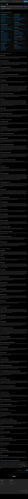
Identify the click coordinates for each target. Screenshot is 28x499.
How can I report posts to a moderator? (5, 39)
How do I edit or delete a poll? (4, 36)
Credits (11, 484)
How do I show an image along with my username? (6, 28)
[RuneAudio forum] (23, 486)
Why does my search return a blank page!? (19, 33)
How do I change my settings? (4, 25)
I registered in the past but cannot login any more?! (6, 20)
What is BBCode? (3, 44)
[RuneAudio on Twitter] (23, 483)
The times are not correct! (4, 26)
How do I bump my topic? (4, 41)
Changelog (2, 484)
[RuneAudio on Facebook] (26, 481)
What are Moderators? (16, 16)
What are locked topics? (3, 49)
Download (25, 1)
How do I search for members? (17, 34)
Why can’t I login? (3, 15)
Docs (19, 1)
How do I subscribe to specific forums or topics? (19, 39)
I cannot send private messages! (17, 23)
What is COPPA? (2, 21)
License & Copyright (12, 483)
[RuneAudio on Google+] (26, 483)
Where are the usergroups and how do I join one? (19, 17)
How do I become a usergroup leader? (18, 18)
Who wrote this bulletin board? (17, 46)
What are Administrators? (17, 15)
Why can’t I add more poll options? (5, 35)
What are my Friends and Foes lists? (18, 28)
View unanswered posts (3, 8)
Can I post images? (3, 46)
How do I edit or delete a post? (4, 33)
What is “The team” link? (17, 20)
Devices (17, 1)
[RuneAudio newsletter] (26, 488)
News (1, 485)
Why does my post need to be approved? (5, 40)
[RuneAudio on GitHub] (23, 481)
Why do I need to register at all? (4, 16)
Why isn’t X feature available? (17, 47)
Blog (10, 485)
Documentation (3, 483)
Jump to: (16, 470)
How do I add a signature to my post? (5, 34)
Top (1, 65)
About (14, 1)
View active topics (9, 8)
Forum (22, 1)
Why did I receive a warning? (4, 38)
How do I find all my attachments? (18, 43)
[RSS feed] (26, 486)
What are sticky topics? (3, 48)
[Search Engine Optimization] (14, 476)
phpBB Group (21, 451)
